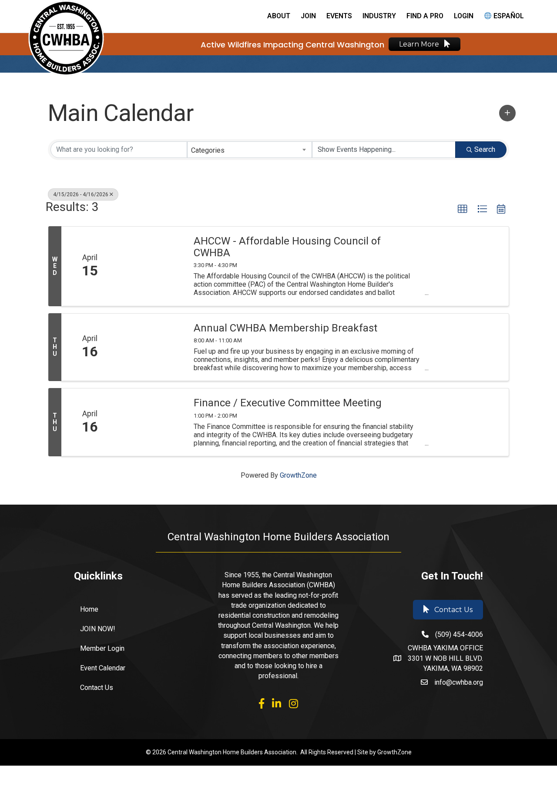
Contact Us (96, 687)
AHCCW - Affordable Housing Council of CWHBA (287, 246)
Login (463, 16)
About (278, 16)
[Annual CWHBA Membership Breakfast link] (151, 347)
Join (308, 16)
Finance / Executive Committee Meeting (288, 402)
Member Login (102, 648)
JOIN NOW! (97, 629)
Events (339, 16)
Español (508, 16)
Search (484, 149)
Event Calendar (102, 668)
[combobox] (249, 149)
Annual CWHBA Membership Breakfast (285, 328)
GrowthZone (298, 475)
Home (89, 609)
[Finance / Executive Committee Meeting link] (151, 422)
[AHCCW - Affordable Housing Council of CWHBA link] (151, 266)
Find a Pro (424, 16)
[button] (507, 113)
